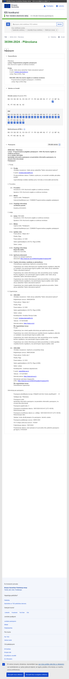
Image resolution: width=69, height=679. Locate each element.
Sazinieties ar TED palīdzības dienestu (15, 603)
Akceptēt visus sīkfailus (15, 674)
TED (5, 37)
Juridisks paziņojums (10, 621)
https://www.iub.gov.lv (30, 376)
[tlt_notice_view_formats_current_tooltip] (59, 145)
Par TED (6, 637)
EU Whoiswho (8, 659)
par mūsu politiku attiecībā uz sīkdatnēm (51, 664)
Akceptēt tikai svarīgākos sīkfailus (36, 674)
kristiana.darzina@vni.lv (21, 72)
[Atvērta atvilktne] (6, 49)
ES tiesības (7, 649)
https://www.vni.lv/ (29, 323)
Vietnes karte (8, 640)
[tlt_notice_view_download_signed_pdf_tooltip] (53, 101)
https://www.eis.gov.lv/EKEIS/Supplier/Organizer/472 (33, 381)
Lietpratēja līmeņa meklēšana (34, 30)
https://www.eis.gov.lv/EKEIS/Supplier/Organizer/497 (35, 258)
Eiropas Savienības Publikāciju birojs (15, 587)
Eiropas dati (7, 652)
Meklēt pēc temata (50, 30)
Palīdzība (7, 600)
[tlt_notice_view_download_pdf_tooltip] (9, 117)
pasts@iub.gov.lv (24, 371)
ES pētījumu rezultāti (10, 655)
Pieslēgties (49, 6)
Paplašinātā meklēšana (18, 30)
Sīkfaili (6, 624)
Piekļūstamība (8, 628)
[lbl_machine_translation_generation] (24, 129)
